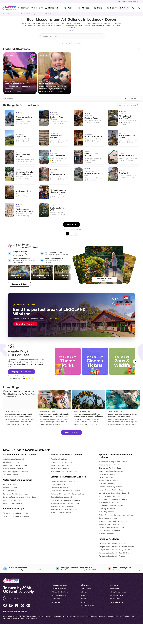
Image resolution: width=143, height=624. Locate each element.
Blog (112, 8)
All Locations (56, 602)
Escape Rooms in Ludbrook (109, 480)
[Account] (138, 7)
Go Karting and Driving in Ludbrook (111, 487)
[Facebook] (5, 606)
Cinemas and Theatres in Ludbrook (111, 468)
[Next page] (75, 233)
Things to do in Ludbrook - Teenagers (112, 556)
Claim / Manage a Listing (118, 592)
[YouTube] (28, 606)
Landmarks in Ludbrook (59, 488)
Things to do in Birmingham (60, 592)
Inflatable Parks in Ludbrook (109, 502)
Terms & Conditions (116, 602)
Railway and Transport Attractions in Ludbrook (68, 494)
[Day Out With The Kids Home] (9, 7)
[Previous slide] (135, 49)
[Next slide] (139, 49)
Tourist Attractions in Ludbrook (62, 506)
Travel (99, 8)
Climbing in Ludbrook (11, 462)
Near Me (125, 8)
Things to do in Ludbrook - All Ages (112, 543)
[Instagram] (22, 606)
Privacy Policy (115, 599)
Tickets (37, 8)
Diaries (70, 8)
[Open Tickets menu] (42, 8)
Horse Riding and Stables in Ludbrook (112, 490)
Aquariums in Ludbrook (59, 459)
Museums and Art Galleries (45, 14)
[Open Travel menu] (104, 8)
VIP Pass (85, 8)
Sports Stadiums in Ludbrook (61, 497)
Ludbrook (22, 14)
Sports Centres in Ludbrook (109, 524)
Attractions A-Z (56, 599)
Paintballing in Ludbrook (107, 512)
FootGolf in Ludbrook (106, 484)
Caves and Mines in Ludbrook (62, 484)
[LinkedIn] (11, 606)
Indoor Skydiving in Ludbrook (109, 496)
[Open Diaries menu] (75, 8)
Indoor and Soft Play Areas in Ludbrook (113, 499)
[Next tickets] (71, 272)
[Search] (133, 7)
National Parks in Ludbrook (13, 468)
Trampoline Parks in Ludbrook (110, 530)
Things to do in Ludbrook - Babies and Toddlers (116, 547)
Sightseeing (31, 14)
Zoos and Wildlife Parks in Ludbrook (64, 471)
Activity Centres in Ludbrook (13, 459)
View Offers (77, 43)
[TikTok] (16, 606)
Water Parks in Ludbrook (12, 500)
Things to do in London (59, 588)
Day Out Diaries (86, 588)
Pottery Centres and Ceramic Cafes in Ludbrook (116, 515)
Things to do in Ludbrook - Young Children (114, 550)
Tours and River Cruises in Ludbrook (64, 509)
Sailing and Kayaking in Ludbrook (15, 494)
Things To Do (54, 8)
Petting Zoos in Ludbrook (60, 465)
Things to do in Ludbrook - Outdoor (16, 516)
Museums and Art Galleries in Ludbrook (65, 491)
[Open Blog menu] (116, 8)
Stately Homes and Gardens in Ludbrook (66, 500)
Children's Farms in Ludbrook (61, 462)
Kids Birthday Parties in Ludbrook (111, 505)
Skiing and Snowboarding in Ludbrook (113, 521)
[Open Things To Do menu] (61, 8)
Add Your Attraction (116, 595)
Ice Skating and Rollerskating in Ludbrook (114, 493)
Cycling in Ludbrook (106, 477)
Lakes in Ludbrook (10, 488)
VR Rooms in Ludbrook (107, 534)
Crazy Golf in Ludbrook (107, 474)
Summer (25, 8)
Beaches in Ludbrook (11, 484)
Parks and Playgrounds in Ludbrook (16, 471)
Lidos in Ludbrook (9, 491)
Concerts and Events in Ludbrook (111, 471)
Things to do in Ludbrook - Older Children (114, 553)
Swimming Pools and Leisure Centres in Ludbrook (21, 497)
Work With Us (133, 1)
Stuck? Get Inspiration (59, 595)
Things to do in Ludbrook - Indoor (15, 513)
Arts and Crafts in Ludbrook (109, 465)
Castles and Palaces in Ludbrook (63, 481)
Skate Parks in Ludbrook (108, 518)
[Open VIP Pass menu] (91, 8)
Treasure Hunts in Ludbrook (61, 513)
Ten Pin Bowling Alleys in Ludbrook (111, 527)
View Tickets (66, 43)
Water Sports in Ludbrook (12, 503)
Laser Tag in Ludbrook (107, 509)
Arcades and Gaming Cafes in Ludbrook (113, 462)
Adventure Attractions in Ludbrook (20, 454)
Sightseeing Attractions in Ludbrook (68, 477)
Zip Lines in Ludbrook (11, 475)
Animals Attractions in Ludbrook (66, 454)
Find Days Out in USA (88, 605)
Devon (15, 14)
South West (6, 14)
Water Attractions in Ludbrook (17, 480)
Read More (71, 30)
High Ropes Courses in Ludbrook (15, 465)
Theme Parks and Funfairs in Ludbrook (65, 503)
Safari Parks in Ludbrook (60, 468)
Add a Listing (122, 1)
